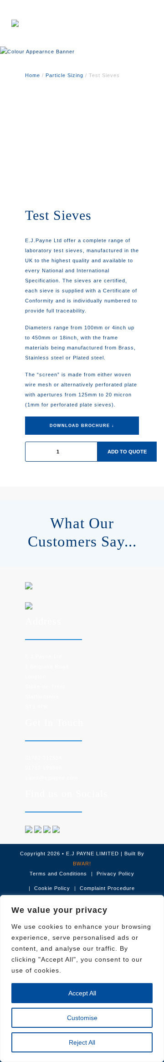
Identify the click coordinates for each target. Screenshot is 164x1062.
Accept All (82, 993)
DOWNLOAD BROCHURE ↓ (82, 425)
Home (32, 75)
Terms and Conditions (58, 873)
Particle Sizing (64, 75)
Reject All (82, 1042)
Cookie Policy (52, 888)
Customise (82, 1017)
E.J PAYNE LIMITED (92, 853)
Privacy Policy (115, 873)
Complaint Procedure (107, 888)
